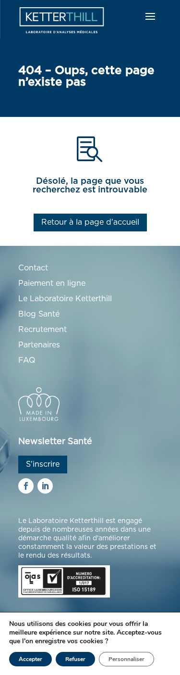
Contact (33, 268)
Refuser (75, 659)
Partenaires (39, 345)
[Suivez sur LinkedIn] (45, 486)
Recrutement (42, 329)
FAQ (27, 360)
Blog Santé (39, 314)
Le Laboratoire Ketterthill (65, 299)
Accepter (30, 659)
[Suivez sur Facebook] (26, 486)
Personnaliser (126, 659)
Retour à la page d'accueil (90, 222)
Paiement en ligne (51, 283)
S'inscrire (43, 464)
